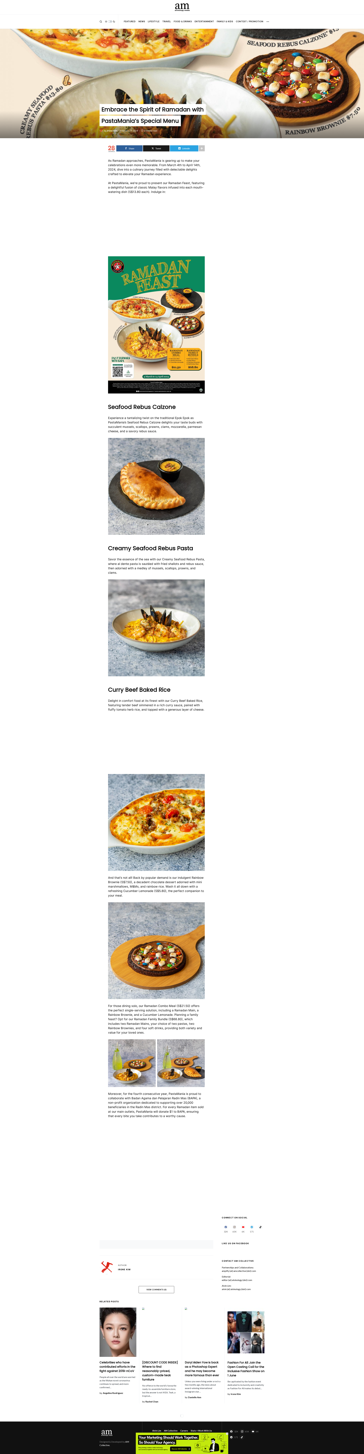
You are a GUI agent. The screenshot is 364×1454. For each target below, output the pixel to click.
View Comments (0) (156, 1289)
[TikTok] (260, 1228)
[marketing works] (182, 1443)
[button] (101, 21)
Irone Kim (124, 1269)
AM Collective (170, 1430)
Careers (184, 1430)
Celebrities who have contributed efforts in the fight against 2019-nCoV (117, 1366)
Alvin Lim (156, 1430)
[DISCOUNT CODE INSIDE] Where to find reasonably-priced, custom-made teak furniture (160, 1370)
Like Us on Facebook (235, 1243)
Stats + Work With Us (201, 1430)
